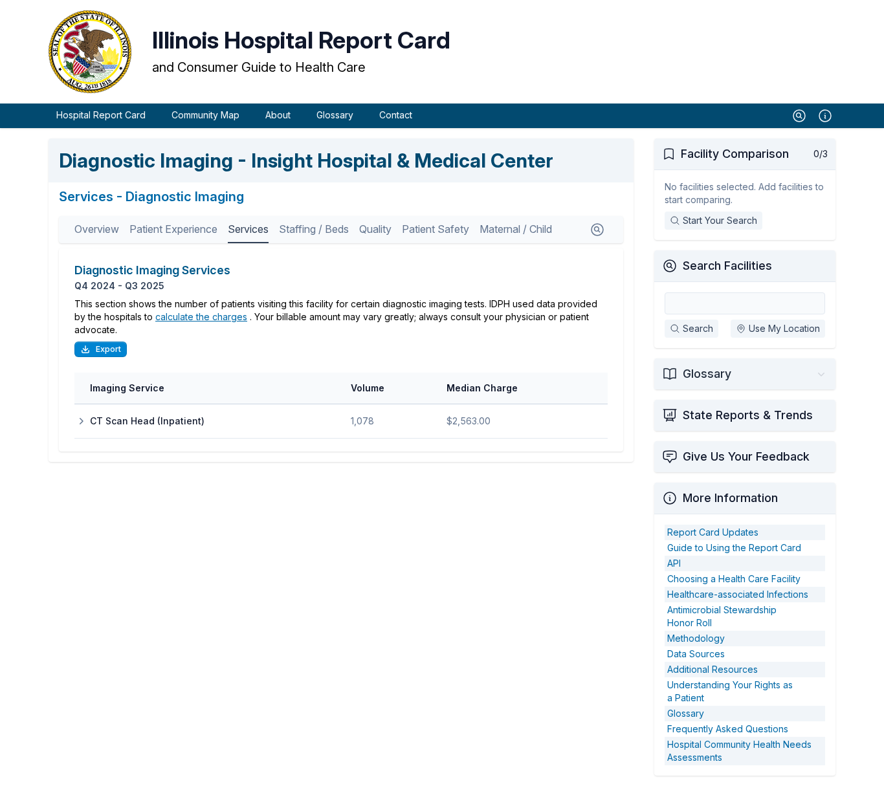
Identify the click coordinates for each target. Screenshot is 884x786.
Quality (375, 229)
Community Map (205, 114)
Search (698, 328)
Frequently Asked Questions (727, 728)
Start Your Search (720, 220)
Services (248, 229)
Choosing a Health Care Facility (734, 578)
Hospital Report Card (101, 114)
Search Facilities (727, 265)
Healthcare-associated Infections (737, 594)
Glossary (334, 114)
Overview (96, 229)
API (674, 563)
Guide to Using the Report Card (734, 547)
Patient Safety (435, 229)
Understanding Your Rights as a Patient (730, 691)
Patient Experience (173, 229)
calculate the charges (201, 316)
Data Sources (696, 653)
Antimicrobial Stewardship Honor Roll (722, 616)
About (278, 114)
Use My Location (784, 328)
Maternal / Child (516, 229)
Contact (395, 114)
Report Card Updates (712, 532)
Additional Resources (712, 669)
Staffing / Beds (314, 229)
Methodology (696, 638)
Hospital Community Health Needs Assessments (739, 751)
